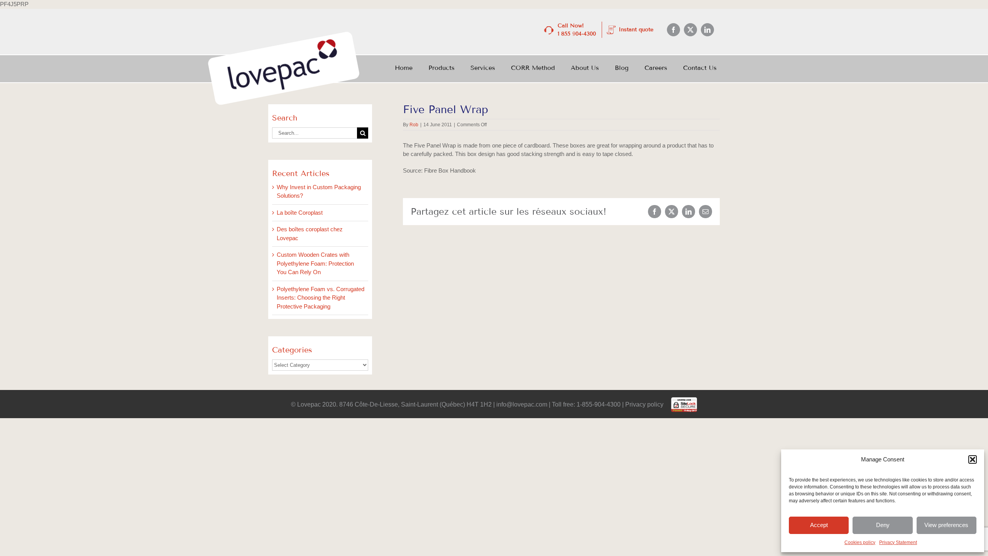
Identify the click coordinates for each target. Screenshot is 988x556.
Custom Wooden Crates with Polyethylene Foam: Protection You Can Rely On (315, 263)
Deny (883, 525)
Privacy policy (643, 404)
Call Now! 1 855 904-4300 (577, 29)
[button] (972, 459)
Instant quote (636, 29)
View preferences (946, 525)
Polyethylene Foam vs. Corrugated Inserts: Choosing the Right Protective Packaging (320, 298)
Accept (819, 525)
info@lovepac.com (522, 404)
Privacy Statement (898, 542)
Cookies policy (859, 542)
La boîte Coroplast (300, 212)
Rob (413, 124)
